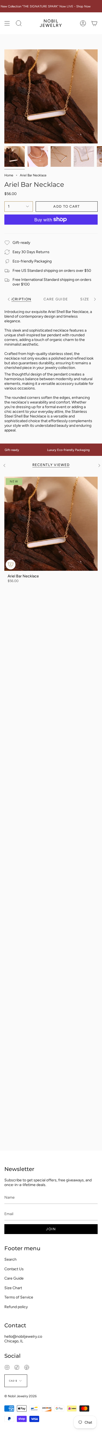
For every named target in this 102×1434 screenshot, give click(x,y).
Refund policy (16, 1307)
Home (8, 175)
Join (51, 1229)
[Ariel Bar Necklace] (51, 524)
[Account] (83, 23)
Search (10, 1259)
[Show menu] (7, 23)
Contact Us (14, 1269)
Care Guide (14, 1278)
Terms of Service (18, 1297)
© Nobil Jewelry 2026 (20, 1396)
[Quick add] (11, 564)
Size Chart (13, 1288)
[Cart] (94, 23)
